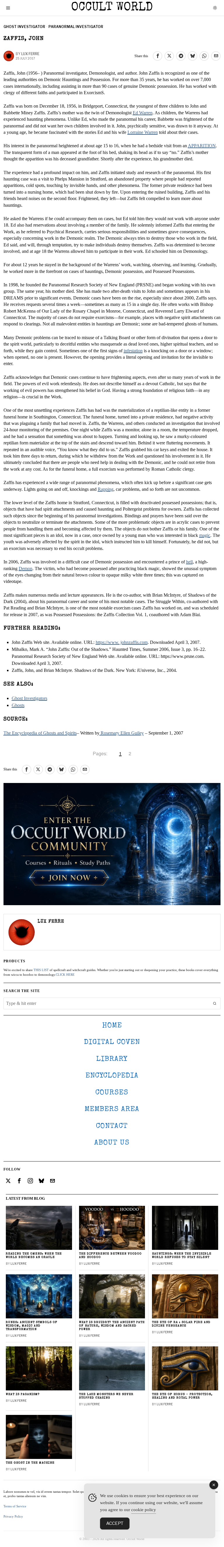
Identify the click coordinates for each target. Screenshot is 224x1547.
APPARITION (202, 145)
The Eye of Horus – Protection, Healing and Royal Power (182, 1396)
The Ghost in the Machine (30, 1462)
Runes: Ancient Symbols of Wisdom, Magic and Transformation (31, 1326)
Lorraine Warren (142, 132)
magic (204, 535)
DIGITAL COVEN (112, 1042)
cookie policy (143, 1509)
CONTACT (112, 1126)
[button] (214, 1003)
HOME (112, 1025)
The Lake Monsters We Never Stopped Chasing (106, 1396)
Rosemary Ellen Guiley (121, 732)
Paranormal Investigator (75, 26)
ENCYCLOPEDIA (112, 1076)
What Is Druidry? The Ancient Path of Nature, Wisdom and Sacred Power (112, 1326)
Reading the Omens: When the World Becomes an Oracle (34, 1255)
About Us (112, 1143)
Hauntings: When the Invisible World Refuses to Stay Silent (181, 1255)
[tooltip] (157, 56)
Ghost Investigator (24, 26)
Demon (25, 568)
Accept (114, 1523)
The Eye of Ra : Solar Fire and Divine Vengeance (181, 1324)
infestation (133, 350)
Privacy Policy (13, 1516)
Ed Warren (143, 112)
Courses (111, 1092)
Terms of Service (15, 1506)
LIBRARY (111, 1059)
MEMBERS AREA (112, 1109)
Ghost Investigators (29, 698)
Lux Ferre (30, 54)
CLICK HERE (65, 974)
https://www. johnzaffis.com (122, 642)
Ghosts (18, 705)
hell (189, 561)
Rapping (105, 489)
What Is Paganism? (23, 1394)
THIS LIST (41, 970)
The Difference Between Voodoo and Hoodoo (110, 1255)
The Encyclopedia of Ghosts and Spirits (40, 732)
